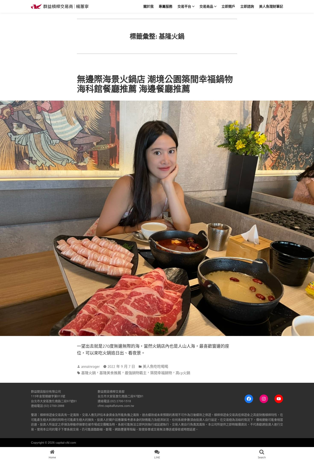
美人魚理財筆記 (271, 6)
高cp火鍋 (183, 372)
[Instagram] (264, 399)
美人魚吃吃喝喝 (155, 366)
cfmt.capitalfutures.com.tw (116, 406)
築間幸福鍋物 (161, 372)
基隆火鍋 (88, 372)
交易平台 (184, 6)
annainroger (90, 366)
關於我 (148, 6)
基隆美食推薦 (110, 372)
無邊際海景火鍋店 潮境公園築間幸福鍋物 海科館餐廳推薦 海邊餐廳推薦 (155, 83)
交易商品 (206, 6)
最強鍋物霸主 (136, 372)
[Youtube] (278, 399)
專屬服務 (165, 6)
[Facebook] (249, 399)
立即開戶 (228, 6)
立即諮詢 (247, 6)
